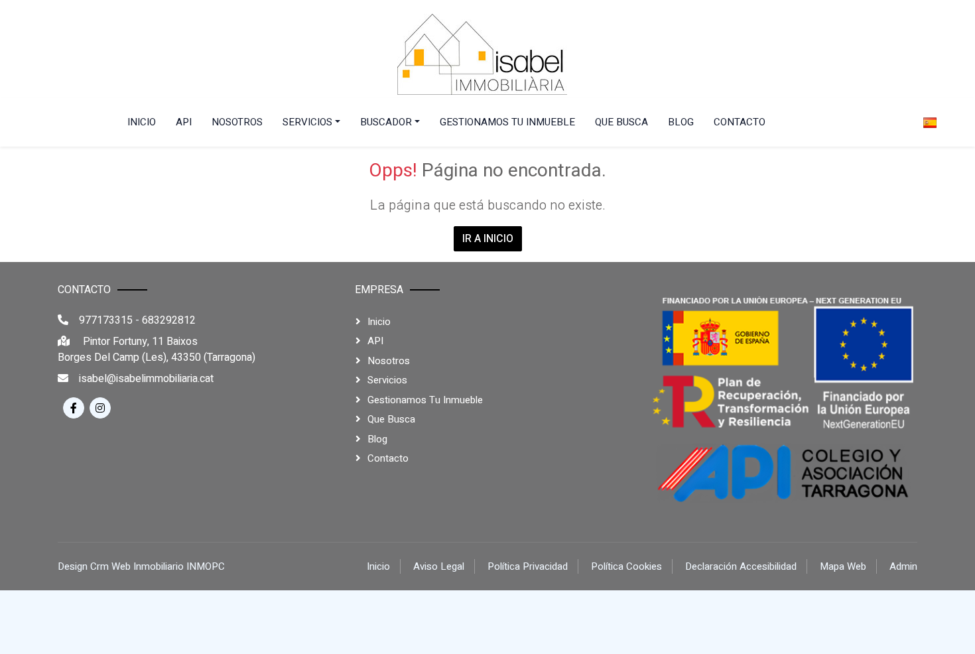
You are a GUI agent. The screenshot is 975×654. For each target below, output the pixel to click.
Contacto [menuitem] (739, 122)
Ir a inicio (487, 239)
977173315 (106, 320)
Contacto (388, 458)
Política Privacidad (527, 566)
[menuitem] (933, 122)
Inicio (379, 321)
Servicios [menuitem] (307, 122)
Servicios (387, 380)
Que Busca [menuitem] (621, 122)
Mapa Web (843, 566)
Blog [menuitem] (681, 122)
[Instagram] (100, 408)
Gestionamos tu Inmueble (425, 400)
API (375, 341)
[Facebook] (73, 408)
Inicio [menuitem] (141, 122)
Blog (377, 439)
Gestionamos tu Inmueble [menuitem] (507, 122)
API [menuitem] (184, 122)
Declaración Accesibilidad (741, 566)
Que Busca (391, 419)
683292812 (169, 320)
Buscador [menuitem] (386, 122)
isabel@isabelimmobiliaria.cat (146, 379)
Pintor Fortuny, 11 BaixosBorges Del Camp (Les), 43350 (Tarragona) (156, 349)
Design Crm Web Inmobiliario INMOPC (141, 566)
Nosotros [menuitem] (237, 122)
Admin (903, 566)
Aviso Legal (438, 566)
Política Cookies (626, 566)
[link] (482, 54)
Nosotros (388, 361)
